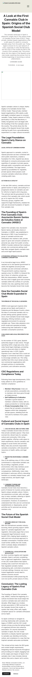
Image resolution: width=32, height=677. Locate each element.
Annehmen (6, 673)
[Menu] (28, 6)
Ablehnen (15, 673)
